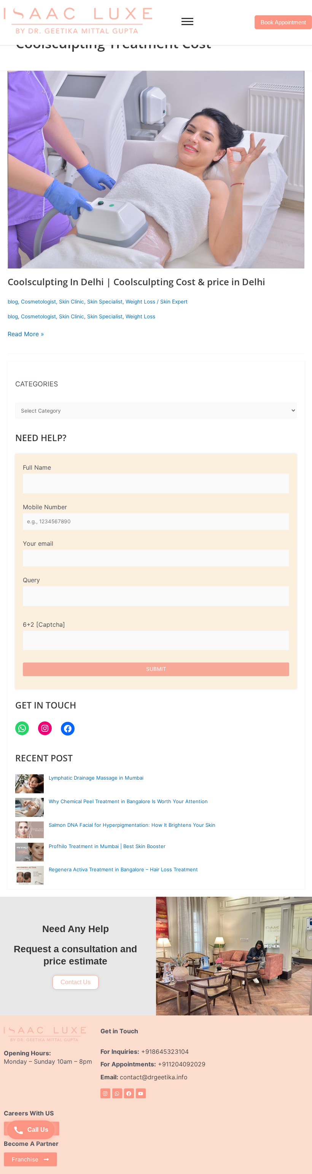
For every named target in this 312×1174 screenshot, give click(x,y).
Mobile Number (45, 507)
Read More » (26, 334)
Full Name (37, 467)
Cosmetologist (38, 302)
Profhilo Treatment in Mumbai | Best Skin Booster (107, 846)
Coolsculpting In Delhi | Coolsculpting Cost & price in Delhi (136, 282)
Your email (38, 543)
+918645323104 (165, 1051)
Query (31, 580)
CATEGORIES (36, 384)
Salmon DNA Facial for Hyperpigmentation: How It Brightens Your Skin (132, 825)
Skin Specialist (105, 302)
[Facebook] (68, 729)
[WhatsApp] (22, 728)
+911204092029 (180, 1064)
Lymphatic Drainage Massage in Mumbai (96, 778)
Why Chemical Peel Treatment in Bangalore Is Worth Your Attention (128, 801)
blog (13, 302)
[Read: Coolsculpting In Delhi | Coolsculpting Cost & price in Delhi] (156, 169)
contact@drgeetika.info (154, 1077)
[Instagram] (45, 728)
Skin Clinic (71, 302)
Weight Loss (140, 302)
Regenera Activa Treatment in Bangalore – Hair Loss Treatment (123, 869)
